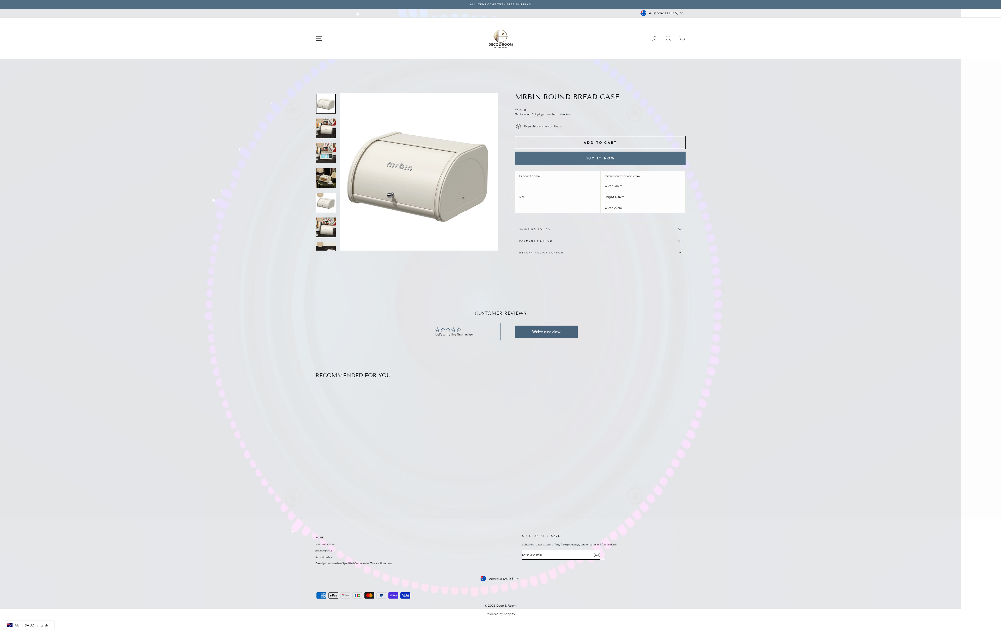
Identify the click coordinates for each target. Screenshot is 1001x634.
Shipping (537, 114)
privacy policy (323, 550)
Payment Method (536, 240)
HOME (319, 537)
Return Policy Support (542, 252)
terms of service (325, 544)
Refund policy (323, 557)
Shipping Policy (535, 229)
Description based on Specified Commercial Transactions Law (353, 563)
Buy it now (600, 158)
